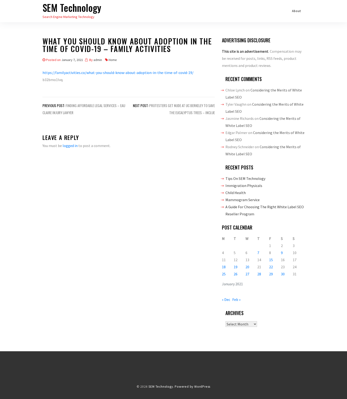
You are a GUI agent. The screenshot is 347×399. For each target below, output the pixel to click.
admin (97, 60)
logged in (70, 145)
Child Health (235, 192)
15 (271, 259)
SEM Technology (71, 7)
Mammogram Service (242, 199)
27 (247, 274)
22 (271, 267)
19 (235, 267)
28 (259, 274)
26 (235, 274)
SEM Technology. (161, 387)
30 (283, 274)
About (296, 11)
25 (224, 274)
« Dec (226, 299)
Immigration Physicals (243, 185)
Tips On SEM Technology (245, 178)
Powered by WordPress (192, 387)
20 (247, 267)
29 (271, 274)
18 (224, 267)
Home (113, 60)
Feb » (236, 299)
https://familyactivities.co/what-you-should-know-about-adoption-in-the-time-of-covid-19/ (118, 72)
